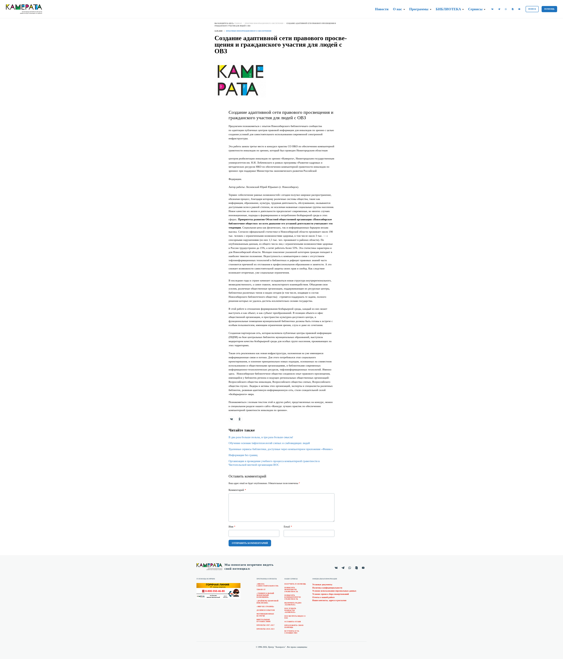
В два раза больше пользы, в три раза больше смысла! (261, 437)
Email (288, 526)
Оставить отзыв (292, 621)
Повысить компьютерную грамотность (292, 597)
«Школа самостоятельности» (268, 585)
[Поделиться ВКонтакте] (231, 419)
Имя (232, 526)
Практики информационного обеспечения (264, 23)
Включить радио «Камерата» (293, 604)
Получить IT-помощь (295, 584)
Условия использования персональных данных (334, 591)
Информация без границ (243, 455)
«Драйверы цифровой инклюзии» (268, 602)
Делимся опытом (266, 610)
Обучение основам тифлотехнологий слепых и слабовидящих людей (269, 443)
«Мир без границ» (265, 606)
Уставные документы (322, 584)
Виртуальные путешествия (264, 620)
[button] (404, 9)
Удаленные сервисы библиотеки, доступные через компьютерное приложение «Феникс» (281, 449)
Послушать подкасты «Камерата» (290, 610)
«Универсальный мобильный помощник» (265, 595)
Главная (238, 23)
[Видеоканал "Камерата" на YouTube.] (519, 9)
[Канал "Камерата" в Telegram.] (499, 9)
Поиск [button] (532, 9)
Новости (382, 9)
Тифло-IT (261, 589)
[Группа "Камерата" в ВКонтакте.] (492, 9)
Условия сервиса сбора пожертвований (330, 594)
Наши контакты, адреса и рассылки (329, 600)
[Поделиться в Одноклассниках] (240, 419)
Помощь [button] (549, 9)
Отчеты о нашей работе (323, 597)
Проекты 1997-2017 (265, 625)
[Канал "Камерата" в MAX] (512, 9)
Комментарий (237, 489)
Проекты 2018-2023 (265, 629)
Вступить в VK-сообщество (292, 632)
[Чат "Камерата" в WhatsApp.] (506, 9)
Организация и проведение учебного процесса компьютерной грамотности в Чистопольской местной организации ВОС (274, 463)
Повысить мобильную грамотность (291, 589)
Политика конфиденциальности (327, 588)
